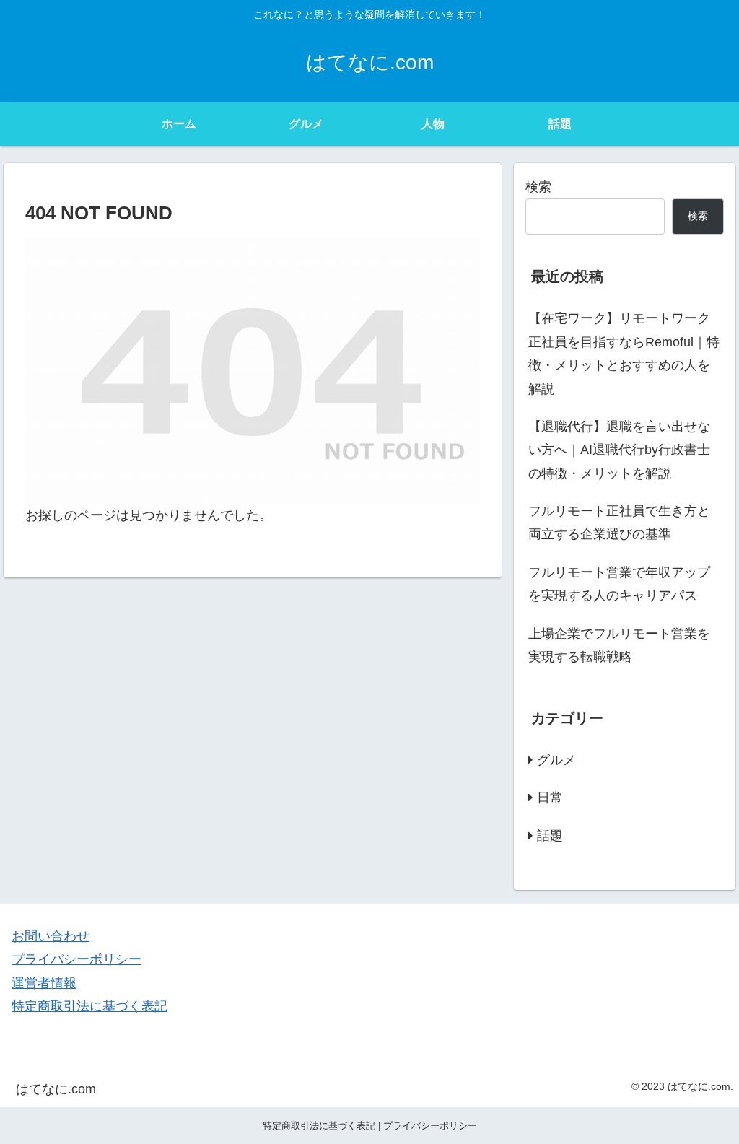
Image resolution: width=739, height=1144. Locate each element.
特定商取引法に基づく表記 (89, 1006)
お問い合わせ (50, 936)
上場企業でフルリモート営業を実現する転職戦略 (619, 645)
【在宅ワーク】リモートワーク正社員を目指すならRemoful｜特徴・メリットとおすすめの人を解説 (624, 353)
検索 (538, 187)
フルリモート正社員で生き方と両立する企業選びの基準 (619, 522)
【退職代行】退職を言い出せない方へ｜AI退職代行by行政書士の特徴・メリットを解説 (619, 450)
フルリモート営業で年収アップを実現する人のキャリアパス (619, 584)
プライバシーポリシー (76, 959)
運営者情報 (44, 983)
